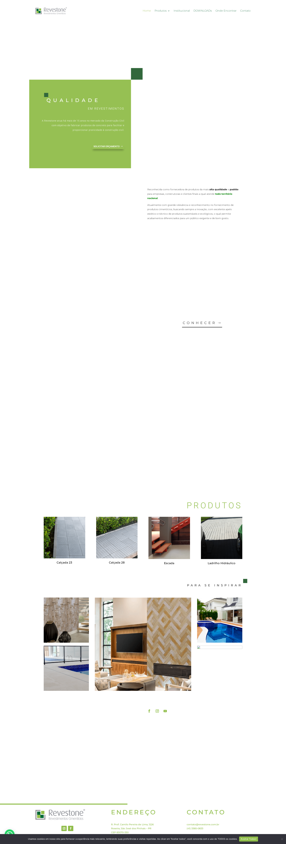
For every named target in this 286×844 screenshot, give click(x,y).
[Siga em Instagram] (157, 711)
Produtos (161, 10)
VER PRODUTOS (221, 699)
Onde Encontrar (226, 10)
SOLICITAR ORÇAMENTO (107, 146)
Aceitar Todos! (248, 839)
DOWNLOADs (202, 10)
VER (216, 469)
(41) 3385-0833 (195, 828)
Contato (245, 10)
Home (147, 10)
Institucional (182, 10)
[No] (282, 839)
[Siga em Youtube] (165, 711)
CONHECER (199, 323)
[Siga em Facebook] (149, 711)
